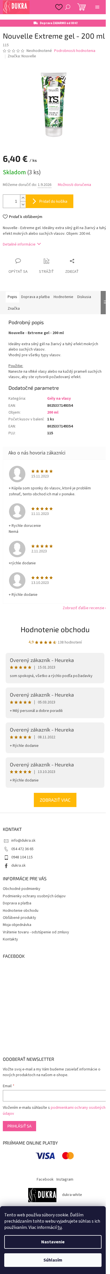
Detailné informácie (19, 244)
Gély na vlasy (59, 398)
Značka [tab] (14, 308)
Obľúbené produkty (19, 918)
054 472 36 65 (22, 849)
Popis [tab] (12, 297)
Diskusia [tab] (84, 297)
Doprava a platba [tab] (35, 297)
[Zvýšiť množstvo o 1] (23, 198)
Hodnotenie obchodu (55, 629)
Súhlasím (52, 1260)
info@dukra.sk (23, 840)
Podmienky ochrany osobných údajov (34, 896)
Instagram (64, 1179)
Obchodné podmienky (21, 889)
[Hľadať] (67, 7)
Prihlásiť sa (19, 1126)
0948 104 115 (22, 857)
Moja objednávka (17, 925)
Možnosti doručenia (74, 185)
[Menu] (97, 7)
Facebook (45, 1179)
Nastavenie (53, 1242)
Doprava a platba (17, 903)
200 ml (52, 412)
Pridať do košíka (53, 201)
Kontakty (10, 939)
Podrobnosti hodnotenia (74, 51)
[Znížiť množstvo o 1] (23, 204)
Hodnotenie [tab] (63, 297)
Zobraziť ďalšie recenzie (83, 608)
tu (60, 1227)
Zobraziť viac (55, 799)
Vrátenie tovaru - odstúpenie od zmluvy (36, 932)
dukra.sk (18, 865)
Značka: (22, 56)
